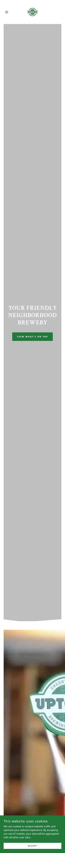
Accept (32, 845)
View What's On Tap (32, 336)
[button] (8, 12)
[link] (32, 12)
